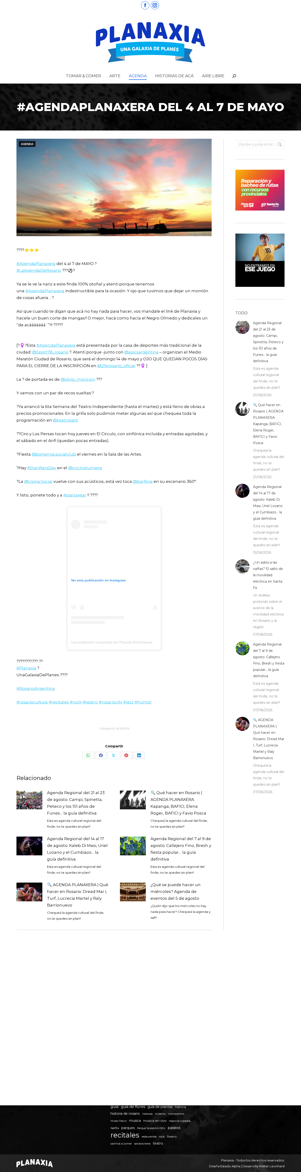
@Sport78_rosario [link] (50, 352)
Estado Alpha (230, 1166)
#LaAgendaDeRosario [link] (38, 270)
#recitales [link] (59, 702)
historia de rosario (125, 1113)
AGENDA (27, 144)
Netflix (115, 1128)
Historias (147, 1113)
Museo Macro (119, 1120)
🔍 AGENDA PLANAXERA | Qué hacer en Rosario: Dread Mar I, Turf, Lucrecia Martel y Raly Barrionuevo (77, 894)
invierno (160, 1113)
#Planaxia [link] (26, 668)
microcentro (176, 1113)
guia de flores (133, 1106)
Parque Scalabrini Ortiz (151, 1128)
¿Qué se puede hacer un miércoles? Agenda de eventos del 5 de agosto (175, 891)
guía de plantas (160, 1107)
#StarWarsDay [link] (41, 467)
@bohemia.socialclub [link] (54, 454)
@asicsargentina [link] (141, 352)
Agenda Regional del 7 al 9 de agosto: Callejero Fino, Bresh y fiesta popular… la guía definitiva (180, 848)
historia (180, 1107)
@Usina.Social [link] (38, 481)
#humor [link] (143, 702)
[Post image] (29, 800)
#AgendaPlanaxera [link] (35, 263)
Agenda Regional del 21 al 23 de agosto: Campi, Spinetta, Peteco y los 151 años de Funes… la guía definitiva (76, 802)
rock (162, 1136)
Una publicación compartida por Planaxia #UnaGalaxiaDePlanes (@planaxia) (128, 642)
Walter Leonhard (272, 1166)
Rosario (172, 1136)
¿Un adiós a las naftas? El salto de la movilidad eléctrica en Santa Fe (268, 575)
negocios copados (179, 1120)
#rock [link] (76, 702)
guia (115, 1106)
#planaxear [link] (74, 495)
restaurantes (149, 1136)
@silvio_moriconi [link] (78, 379)
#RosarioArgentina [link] (35, 688)
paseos (174, 1128)
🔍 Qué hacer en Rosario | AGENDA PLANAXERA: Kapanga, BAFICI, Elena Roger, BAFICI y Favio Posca (178, 802)
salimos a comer (121, 1143)
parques (128, 1128)
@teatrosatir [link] (65, 420)
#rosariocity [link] (110, 702)
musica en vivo (154, 1120)
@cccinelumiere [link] (85, 467)
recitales (125, 1135)
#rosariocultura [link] (32, 702)
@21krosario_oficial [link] (116, 365)
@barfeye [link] (143, 481)
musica (135, 1120)
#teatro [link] (90, 702)
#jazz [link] (128, 702)
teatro (158, 1143)
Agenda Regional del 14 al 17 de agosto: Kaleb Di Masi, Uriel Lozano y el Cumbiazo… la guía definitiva (77, 848)
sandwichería (142, 1143)
